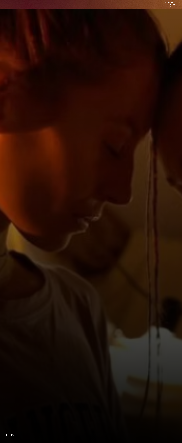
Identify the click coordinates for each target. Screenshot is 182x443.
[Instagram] (169, 2)
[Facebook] (170, 4)
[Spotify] (165, 2)
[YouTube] (172, 2)
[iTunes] (176, 2)
